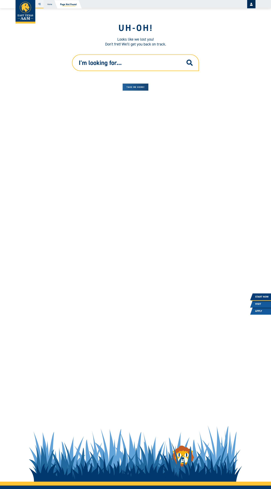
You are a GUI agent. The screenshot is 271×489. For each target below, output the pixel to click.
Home (49, 4)
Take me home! (136, 87)
